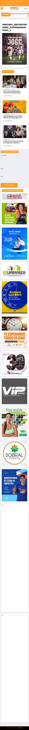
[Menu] (2, 8)
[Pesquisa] (25, 9)
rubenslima (7, 89)
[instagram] (16, 4)
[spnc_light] (27, 9)
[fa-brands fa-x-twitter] (14, 4)
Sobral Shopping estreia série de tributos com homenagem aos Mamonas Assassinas (12, 117)
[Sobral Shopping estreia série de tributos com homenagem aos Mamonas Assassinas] (14, 106)
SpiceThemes (20, 727)
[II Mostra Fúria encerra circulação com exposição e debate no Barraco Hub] (14, 131)
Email (2, 176)
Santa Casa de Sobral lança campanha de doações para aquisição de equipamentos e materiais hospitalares (12, 92)
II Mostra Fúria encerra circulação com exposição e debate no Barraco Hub (13, 142)
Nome (2, 168)
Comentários (3, 155)
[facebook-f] (12, 4)
